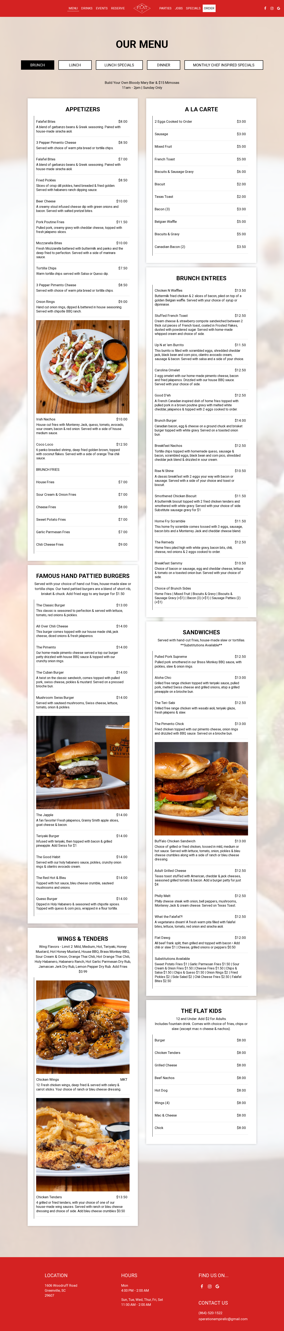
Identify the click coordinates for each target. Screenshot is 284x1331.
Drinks (87, 8)
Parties (165, 8)
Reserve (118, 8)
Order (209, 8)
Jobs (179, 8)
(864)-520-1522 (210, 1313)
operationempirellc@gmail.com (223, 1319)
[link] (142, 8)
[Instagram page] (272, 8)
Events (102, 8)
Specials (193, 8)
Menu (73, 8)
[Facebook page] (265, 8)
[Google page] (278, 8)
